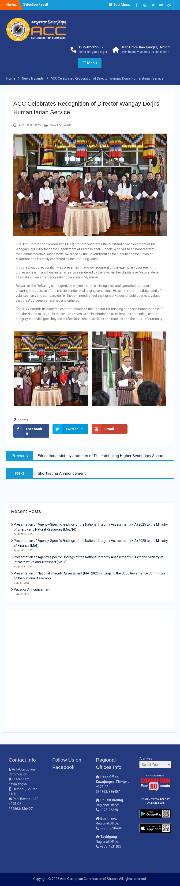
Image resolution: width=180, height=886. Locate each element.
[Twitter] (153, 5)
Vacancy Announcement (32, 589)
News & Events (61, 125)
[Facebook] (136, 5)
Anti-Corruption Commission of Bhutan (89, 879)
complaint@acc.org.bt (93, 52)
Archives (145, 758)
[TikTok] (169, 5)
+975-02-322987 (91, 47)
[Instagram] (144, 5)
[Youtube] (161, 5)
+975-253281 (110, 810)
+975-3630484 (111, 828)
